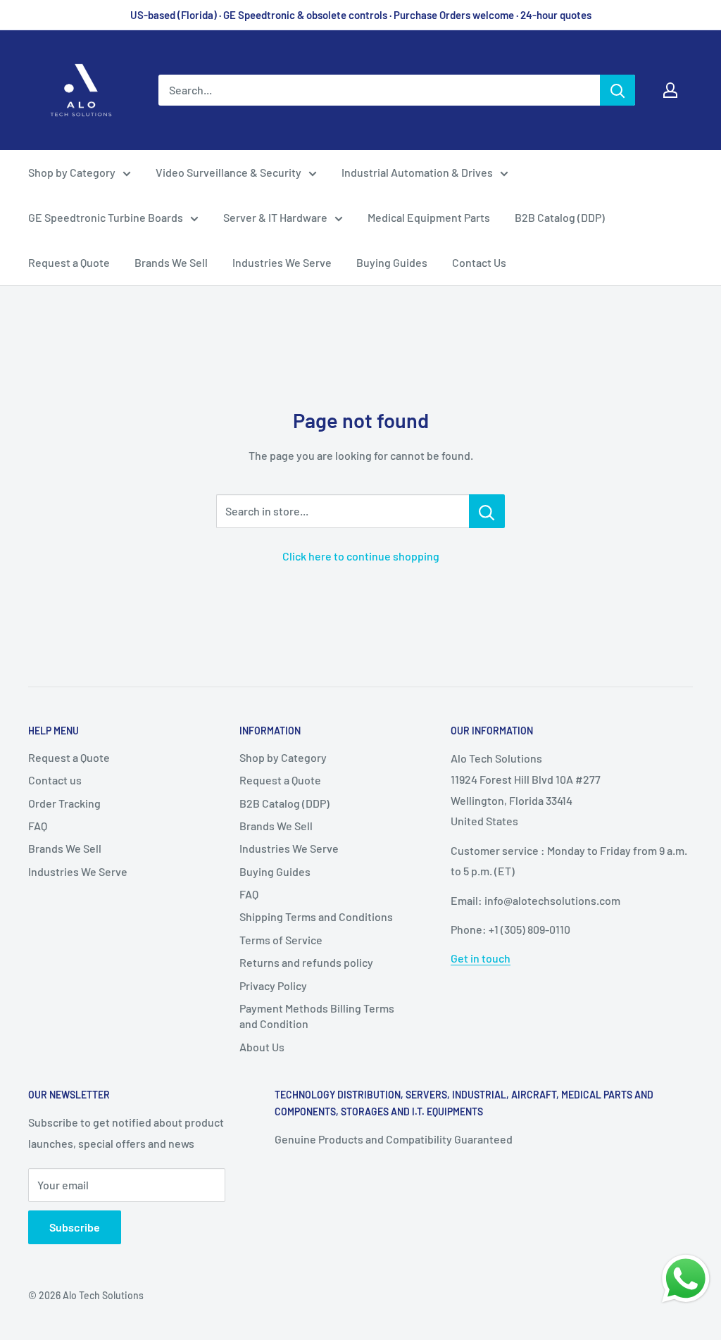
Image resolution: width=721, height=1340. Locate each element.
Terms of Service (280, 939)
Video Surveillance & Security (228, 172)
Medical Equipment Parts (429, 217)
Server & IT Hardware (275, 217)
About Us (261, 1046)
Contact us (55, 780)
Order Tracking (64, 803)
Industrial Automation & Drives (417, 172)
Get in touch (480, 958)
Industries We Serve (282, 262)
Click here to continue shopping (360, 556)
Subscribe (74, 1227)
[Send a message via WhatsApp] (686, 1279)
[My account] (670, 90)
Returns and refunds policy (306, 962)
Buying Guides (391, 262)
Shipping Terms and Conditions (316, 916)
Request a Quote (69, 262)
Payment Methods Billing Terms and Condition (316, 1015)
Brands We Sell (171, 262)
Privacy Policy (273, 985)
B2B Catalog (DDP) (560, 217)
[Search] (617, 90)
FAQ (37, 825)
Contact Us (479, 262)
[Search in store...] (487, 511)
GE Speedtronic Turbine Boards (105, 217)
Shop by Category (71, 172)
